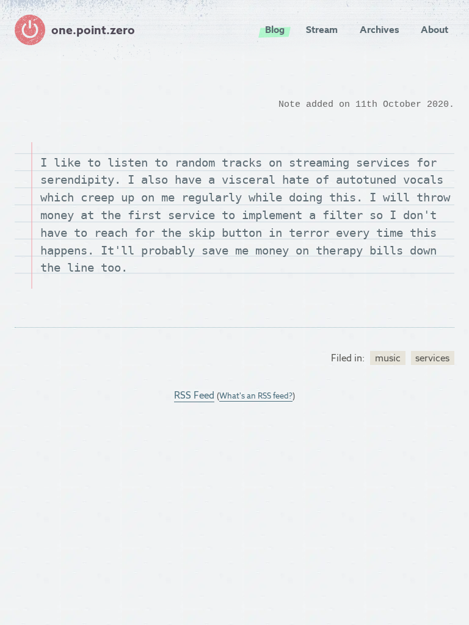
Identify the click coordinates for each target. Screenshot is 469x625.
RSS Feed (194, 395)
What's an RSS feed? (256, 396)
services (432, 358)
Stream (322, 29)
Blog (275, 29)
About (434, 29)
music (388, 358)
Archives (379, 29)
